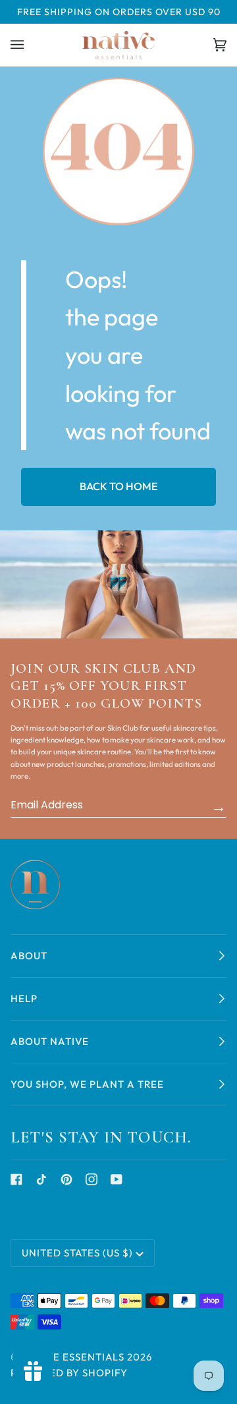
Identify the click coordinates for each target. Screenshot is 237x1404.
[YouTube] (116, 1179)
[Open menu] (30, 45)
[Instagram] (91, 1179)
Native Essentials (73, 1357)
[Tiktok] (41, 1179)
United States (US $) (77, 1253)
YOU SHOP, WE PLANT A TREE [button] (87, 1084)
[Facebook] (16, 1179)
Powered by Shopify (69, 1372)
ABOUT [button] (29, 955)
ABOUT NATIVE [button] (50, 1041)
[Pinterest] (66, 1179)
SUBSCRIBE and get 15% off (218, 806)
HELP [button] (24, 998)
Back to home (119, 486)
